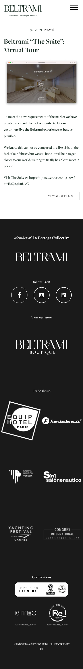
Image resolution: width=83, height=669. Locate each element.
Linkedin (64, 295)
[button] (74, 7)
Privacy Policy (40, 643)
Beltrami (23, 11)
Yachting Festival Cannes (21, 533)
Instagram (41, 295)
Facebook (19, 295)
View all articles (60, 196)
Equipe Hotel (21, 421)
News (49, 29)
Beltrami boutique (41, 347)
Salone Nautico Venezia (21, 477)
